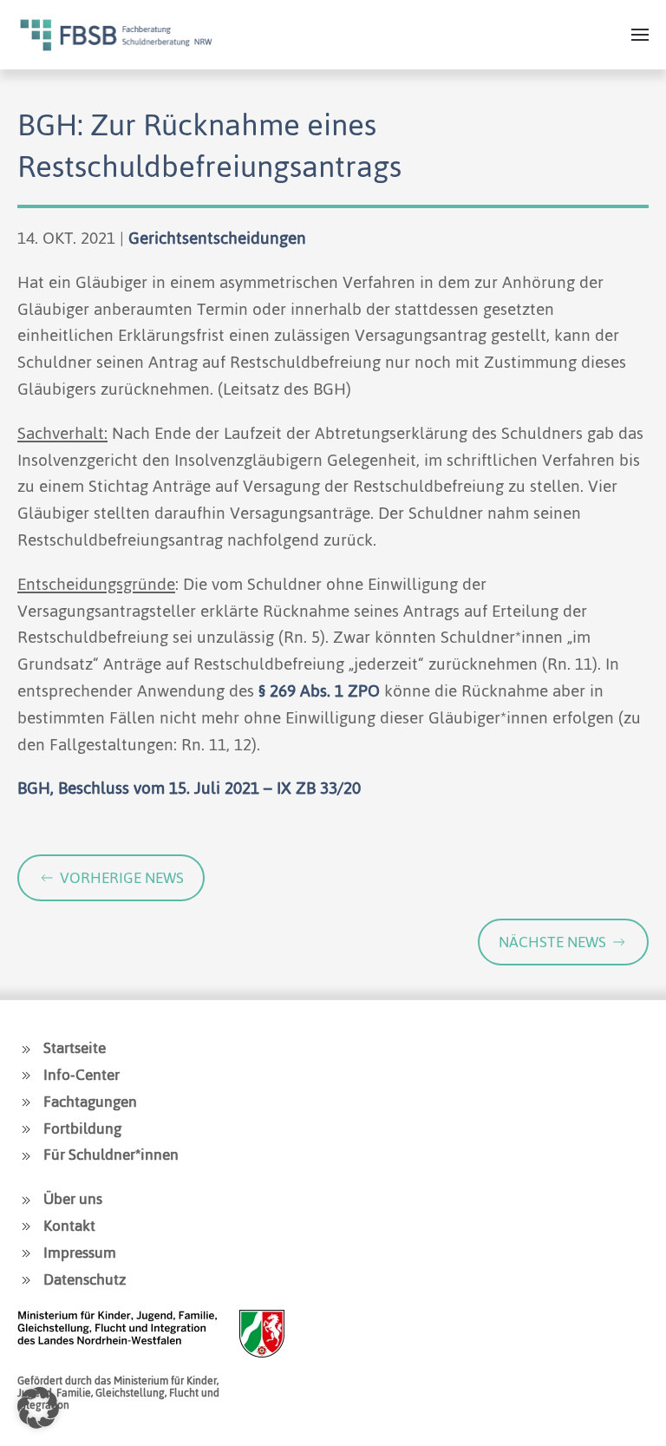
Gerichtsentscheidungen (217, 238)
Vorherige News (122, 878)
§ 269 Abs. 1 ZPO (319, 691)
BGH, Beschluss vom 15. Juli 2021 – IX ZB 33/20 (189, 788)
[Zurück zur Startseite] (116, 34)
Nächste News (552, 942)
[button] (640, 34)
